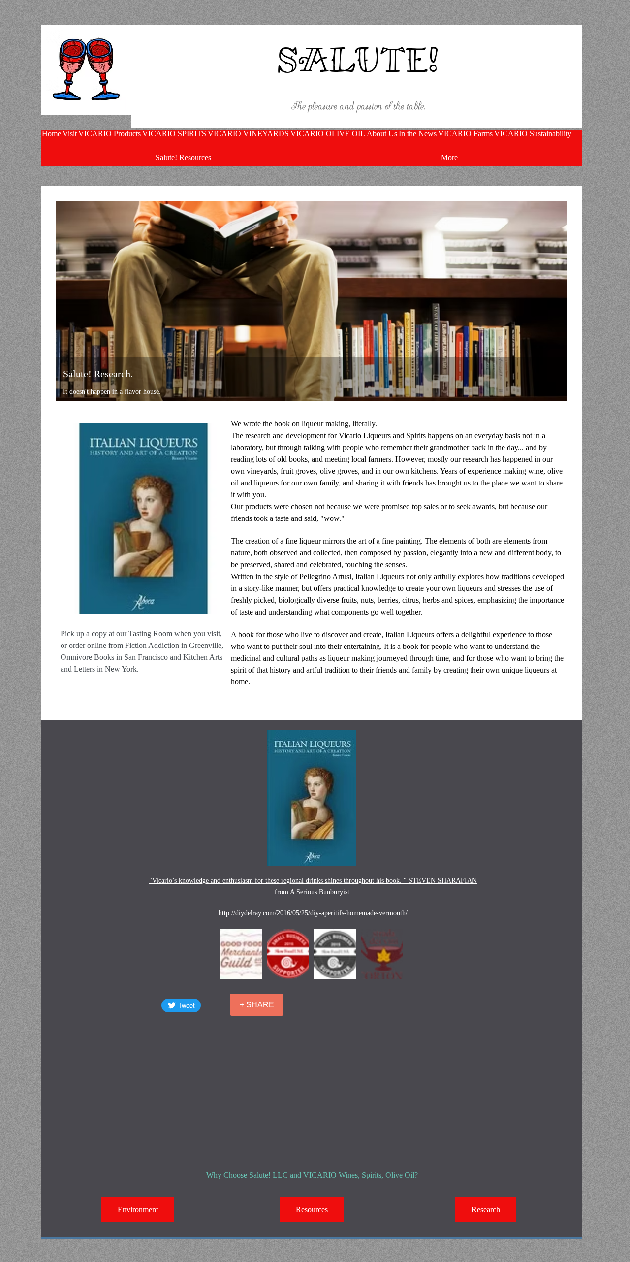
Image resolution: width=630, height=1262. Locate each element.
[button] (241, 954)
